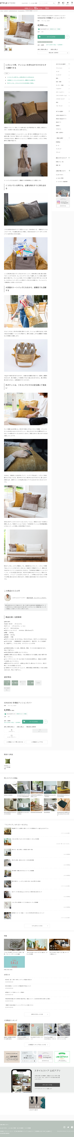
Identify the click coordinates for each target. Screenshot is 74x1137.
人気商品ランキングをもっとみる (37, 1044)
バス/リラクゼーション (61, 95)
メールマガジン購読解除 (62, 181)
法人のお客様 (20, 1128)
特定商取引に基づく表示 (40, 1131)
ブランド (58, 152)
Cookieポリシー (31, 1131)
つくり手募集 (27, 1128)
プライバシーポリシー (9, 1131)
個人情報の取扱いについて (21, 1131)
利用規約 (2, 1131)
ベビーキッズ (59, 105)
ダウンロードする (47, 1085)
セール (57, 145)
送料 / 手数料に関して (43, 49)
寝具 (57, 78)
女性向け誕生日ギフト (61, 115)
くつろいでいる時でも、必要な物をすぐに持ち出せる (20, 77)
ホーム (2, 10)
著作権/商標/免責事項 (4, 1133)
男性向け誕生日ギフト (61, 118)
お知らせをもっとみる (37, 1014)
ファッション (59, 68)
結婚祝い (58, 125)
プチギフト (58, 129)
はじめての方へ (25, 3)
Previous (5, 29)
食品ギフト (58, 122)
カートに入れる (51, 37)
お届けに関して (54, 49)
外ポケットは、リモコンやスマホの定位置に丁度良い (20, 83)
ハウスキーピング (60, 99)
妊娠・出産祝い (59, 132)
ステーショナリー (60, 92)
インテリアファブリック (13, 10)
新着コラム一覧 (59, 161)
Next (33, 29)
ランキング (58, 148)
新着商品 (58, 142)
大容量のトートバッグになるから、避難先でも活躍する (21, 80)
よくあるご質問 (34, 3)
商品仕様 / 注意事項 (53, 52)
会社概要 (48, 1131)
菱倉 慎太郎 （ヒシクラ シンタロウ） (37, 598)
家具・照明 (58, 81)
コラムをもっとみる (37, 925)
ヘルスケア (58, 88)
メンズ (57, 71)
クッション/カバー (21, 10)
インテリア (6, 10)
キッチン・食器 (59, 85)
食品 (57, 102)
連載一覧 (58, 165)
